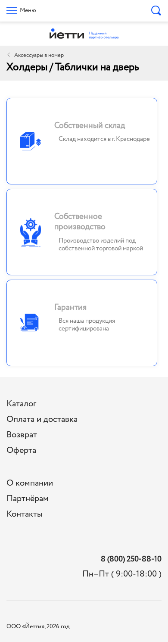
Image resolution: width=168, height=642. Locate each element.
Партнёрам (27, 498)
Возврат (21, 435)
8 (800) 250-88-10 (131, 559)
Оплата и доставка (42, 419)
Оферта (21, 450)
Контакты (24, 514)
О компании (29, 483)
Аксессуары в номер (39, 55)
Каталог (21, 404)
